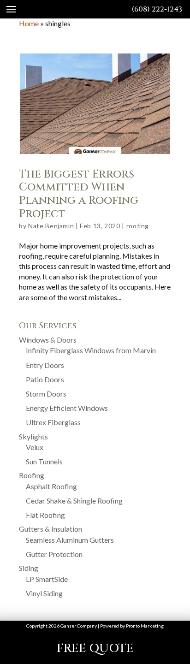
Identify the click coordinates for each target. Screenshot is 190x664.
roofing (137, 226)
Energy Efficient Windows (67, 407)
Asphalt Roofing (51, 486)
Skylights (33, 436)
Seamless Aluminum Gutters (70, 539)
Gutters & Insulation (50, 528)
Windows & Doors (48, 339)
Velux (34, 447)
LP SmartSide (47, 579)
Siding (28, 567)
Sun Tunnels (44, 461)
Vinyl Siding (44, 593)
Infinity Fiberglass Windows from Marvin (91, 350)
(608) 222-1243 (157, 9)
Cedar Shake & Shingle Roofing (74, 500)
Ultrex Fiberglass (53, 422)
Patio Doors (45, 379)
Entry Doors (45, 365)
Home (29, 23)
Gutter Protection (54, 554)
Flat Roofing (45, 514)
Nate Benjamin (51, 226)
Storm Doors (46, 393)
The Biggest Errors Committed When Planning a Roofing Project (78, 194)
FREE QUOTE (95, 648)
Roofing (31, 475)
